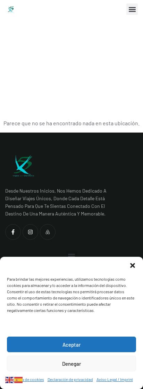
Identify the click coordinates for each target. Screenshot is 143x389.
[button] (132, 265)
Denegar (71, 364)
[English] (9, 379)
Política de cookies (27, 379)
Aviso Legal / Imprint (114, 379)
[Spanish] (18, 379)
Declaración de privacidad (70, 379)
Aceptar (71, 344)
